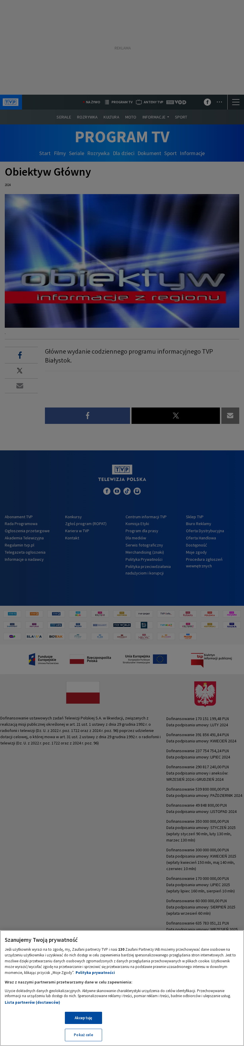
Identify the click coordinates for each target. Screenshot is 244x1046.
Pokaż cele (83, 1034)
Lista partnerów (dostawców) (32, 1002)
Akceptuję (83, 1017)
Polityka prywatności (95, 972)
